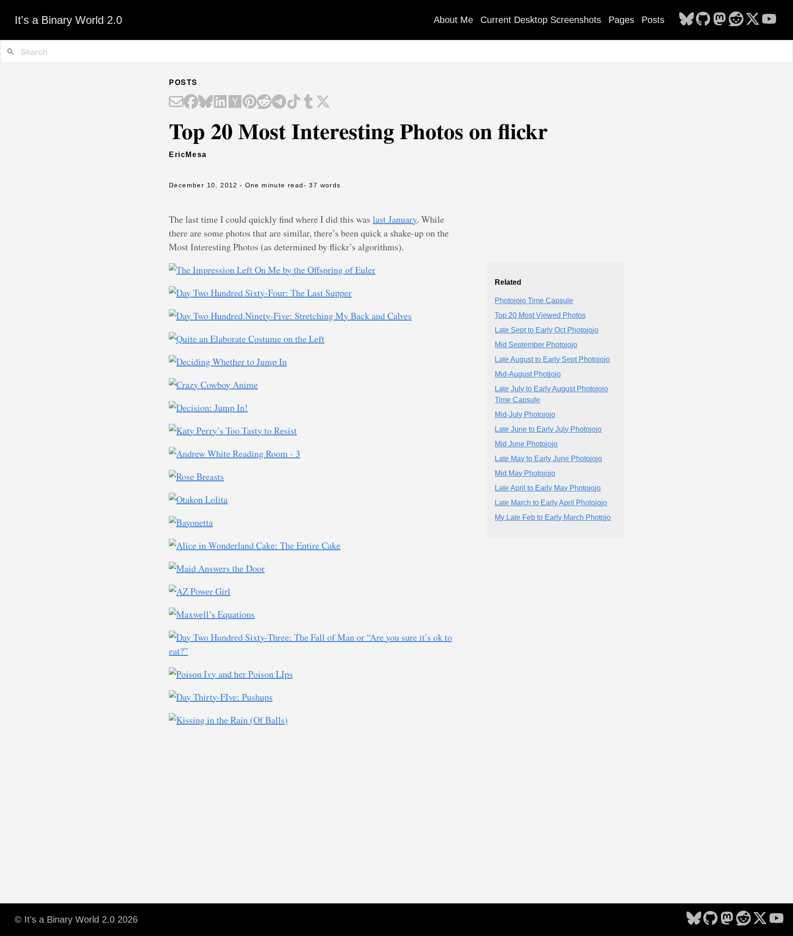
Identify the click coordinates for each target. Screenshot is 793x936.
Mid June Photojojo (526, 444)
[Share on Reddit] (264, 102)
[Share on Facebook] (191, 102)
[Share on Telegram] (279, 102)
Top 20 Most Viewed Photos (540, 315)
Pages (621, 20)
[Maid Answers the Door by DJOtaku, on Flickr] (217, 568)
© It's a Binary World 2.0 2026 (76, 919)
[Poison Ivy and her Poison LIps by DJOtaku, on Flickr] (231, 674)
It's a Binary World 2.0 (68, 20)
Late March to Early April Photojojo (551, 503)
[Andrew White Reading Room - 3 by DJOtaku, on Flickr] (234, 453)
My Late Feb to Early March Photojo (553, 517)
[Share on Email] (176, 102)
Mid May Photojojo (525, 473)
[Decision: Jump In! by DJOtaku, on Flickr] (208, 407)
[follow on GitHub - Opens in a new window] (703, 19)
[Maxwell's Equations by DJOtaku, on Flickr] (212, 614)
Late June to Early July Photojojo (548, 429)
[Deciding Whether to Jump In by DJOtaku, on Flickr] (228, 361)
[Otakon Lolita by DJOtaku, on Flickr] (198, 499)
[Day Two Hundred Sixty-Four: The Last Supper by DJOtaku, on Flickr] (260, 293)
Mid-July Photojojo (525, 414)
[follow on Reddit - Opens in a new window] (736, 19)
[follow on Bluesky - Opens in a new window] (686, 19)
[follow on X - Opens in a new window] (752, 19)
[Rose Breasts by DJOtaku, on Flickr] (196, 476)
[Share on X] (323, 102)
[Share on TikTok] (293, 102)
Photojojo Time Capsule (534, 300)
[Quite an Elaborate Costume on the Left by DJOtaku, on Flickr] (246, 339)
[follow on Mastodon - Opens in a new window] (719, 19)
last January (395, 219)
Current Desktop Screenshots (540, 20)
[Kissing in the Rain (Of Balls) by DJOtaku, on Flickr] (228, 720)
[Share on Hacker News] (235, 102)
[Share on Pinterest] (249, 102)
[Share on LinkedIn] (220, 102)
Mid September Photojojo (536, 345)
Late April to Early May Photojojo (548, 488)
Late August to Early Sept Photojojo (552, 359)
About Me (453, 20)
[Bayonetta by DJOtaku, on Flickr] (191, 522)
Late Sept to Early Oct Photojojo (546, 330)
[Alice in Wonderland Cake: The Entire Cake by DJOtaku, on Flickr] (255, 545)
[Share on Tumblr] (308, 102)
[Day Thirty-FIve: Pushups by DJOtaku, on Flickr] (221, 697)
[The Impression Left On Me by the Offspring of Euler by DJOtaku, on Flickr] (272, 270)
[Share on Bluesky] (205, 102)
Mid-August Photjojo (528, 374)
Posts (653, 20)
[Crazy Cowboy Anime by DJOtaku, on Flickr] (213, 384)
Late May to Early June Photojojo (548, 458)
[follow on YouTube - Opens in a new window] (769, 19)
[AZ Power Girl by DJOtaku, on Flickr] (199, 591)
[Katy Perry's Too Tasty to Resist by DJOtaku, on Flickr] (233, 430)
